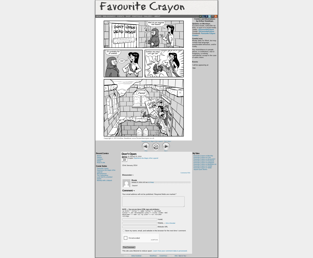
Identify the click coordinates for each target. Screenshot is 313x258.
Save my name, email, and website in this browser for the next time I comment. (155, 231)
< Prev (145, 150)
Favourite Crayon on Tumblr (203, 166)
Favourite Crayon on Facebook (204, 161)
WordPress (153, 256)
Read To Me (101, 162)
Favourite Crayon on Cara (202, 157)
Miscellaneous (102, 173)
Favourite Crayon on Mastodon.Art (205, 164)
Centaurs (100, 159)
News (98, 16)
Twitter (209, 16)
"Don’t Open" (167, 141)
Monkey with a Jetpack (104, 180)
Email (212, 16)
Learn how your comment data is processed (170, 251)
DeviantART (200, 16)
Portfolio (137, 16)
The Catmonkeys (102, 175)
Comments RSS (185, 173)
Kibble (99, 161)
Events (120, 16)
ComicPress (163, 256)
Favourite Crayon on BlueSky (203, 156)
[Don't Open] (143, 139)
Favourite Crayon (156, 7)
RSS (215, 16)
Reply (152, 182)
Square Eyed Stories (200, 169)
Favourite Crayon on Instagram (204, 162)
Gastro (99, 179)
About (157, 16)
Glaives (99, 157)
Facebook (206, 16)
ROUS (99, 156)
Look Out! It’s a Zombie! (104, 177)
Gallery (148, 16)
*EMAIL (166, 223)
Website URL (163, 227)
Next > (166, 150)
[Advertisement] (204, 179)
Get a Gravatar (170, 223)
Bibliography (109, 16)
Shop (128, 16)
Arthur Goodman (136, 256)
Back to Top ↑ (183, 256)
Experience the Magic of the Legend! (152, 141)
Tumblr (203, 16)
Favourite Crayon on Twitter (203, 168)
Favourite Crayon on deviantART (204, 159)
